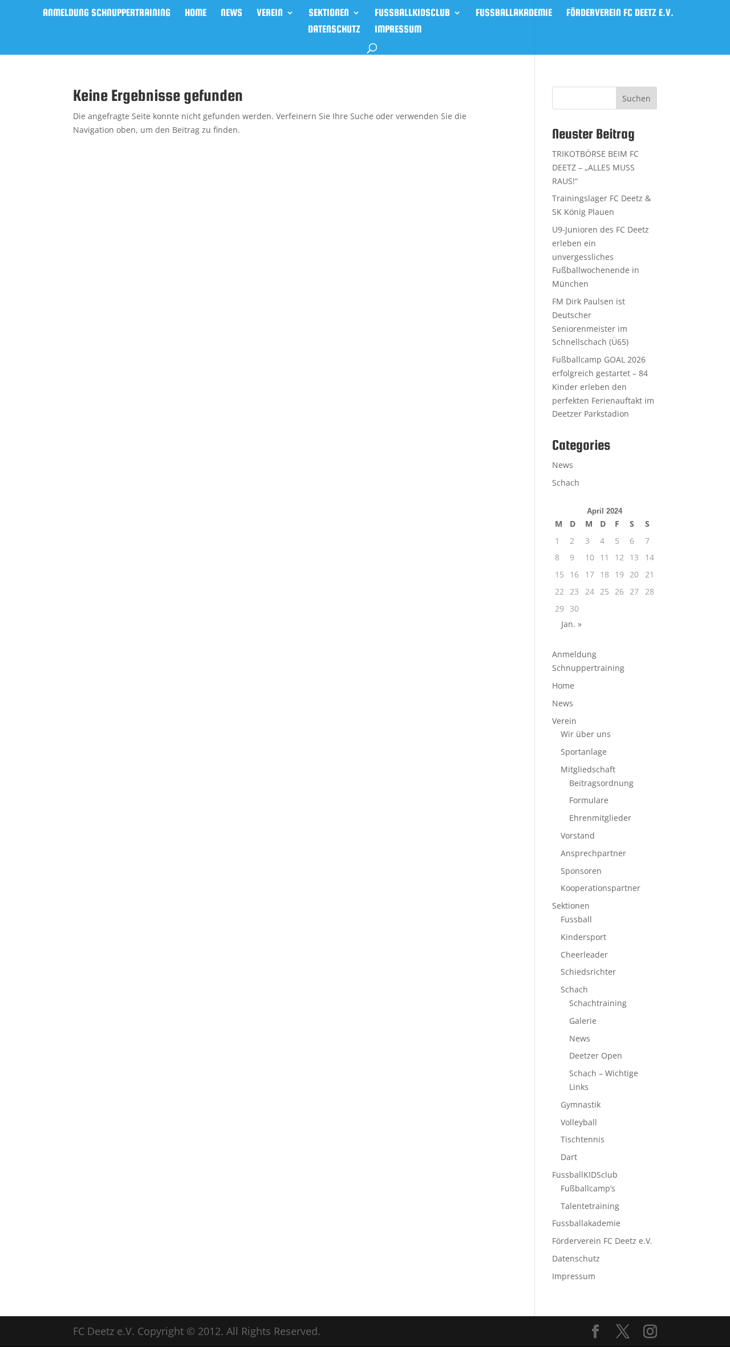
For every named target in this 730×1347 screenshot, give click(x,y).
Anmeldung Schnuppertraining (107, 13)
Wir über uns (586, 734)
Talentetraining (590, 1206)
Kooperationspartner (600, 887)
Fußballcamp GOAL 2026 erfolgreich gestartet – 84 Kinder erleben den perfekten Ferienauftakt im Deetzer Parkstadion (603, 386)
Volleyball (579, 1122)
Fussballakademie (514, 13)
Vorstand (578, 835)
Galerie (583, 1020)
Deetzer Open (595, 1055)
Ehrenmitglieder (600, 817)
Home (195, 13)
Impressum (398, 30)
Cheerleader (584, 954)
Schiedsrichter (588, 971)
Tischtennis (583, 1139)
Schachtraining (598, 1003)
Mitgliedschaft (588, 769)
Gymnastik (581, 1104)
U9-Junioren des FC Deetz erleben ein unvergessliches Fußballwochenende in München (600, 256)
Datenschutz (334, 30)
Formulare (589, 800)
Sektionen (329, 13)
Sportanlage (584, 751)
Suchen (636, 98)
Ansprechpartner (593, 853)
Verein (270, 13)
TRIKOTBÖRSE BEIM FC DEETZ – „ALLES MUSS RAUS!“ (595, 167)
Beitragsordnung (601, 783)
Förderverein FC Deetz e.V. (620, 13)
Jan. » (571, 623)
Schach (565, 482)
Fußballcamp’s (588, 1188)
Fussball (576, 919)
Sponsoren (581, 870)
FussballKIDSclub (412, 13)
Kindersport (583, 936)
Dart (569, 1156)
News (231, 13)
